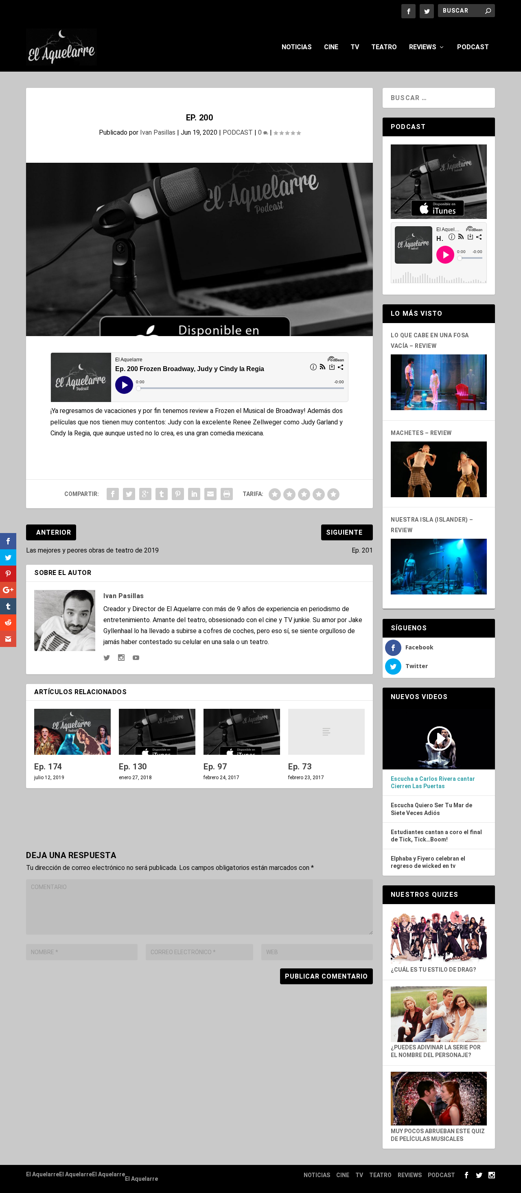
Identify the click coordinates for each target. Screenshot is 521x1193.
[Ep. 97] (242, 732)
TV (354, 47)
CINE (331, 47)
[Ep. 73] (326, 732)
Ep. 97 (215, 766)
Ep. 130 (133, 766)
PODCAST (473, 47)
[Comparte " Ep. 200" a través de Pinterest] (178, 494)
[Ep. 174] (72, 732)
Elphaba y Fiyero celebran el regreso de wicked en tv (428, 862)
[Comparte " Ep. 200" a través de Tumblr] (161, 494)
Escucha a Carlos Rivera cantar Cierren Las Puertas (433, 782)
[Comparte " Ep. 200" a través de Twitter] (129, 494)
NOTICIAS (297, 47)
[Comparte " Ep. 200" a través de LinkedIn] (194, 494)
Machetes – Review (421, 433)
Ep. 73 (299, 766)
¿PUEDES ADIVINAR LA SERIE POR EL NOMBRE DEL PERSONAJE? (436, 1051)
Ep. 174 (48, 766)
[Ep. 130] (157, 732)
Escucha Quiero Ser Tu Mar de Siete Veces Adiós (431, 809)
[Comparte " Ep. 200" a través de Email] (210, 494)
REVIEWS (422, 47)
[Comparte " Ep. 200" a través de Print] (227, 494)
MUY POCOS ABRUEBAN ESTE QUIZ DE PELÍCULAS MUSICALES (438, 1135)
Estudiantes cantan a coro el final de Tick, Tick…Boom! (436, 836)
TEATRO (384, 47)
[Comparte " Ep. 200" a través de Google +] (145, 494)
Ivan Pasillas (157, 132)
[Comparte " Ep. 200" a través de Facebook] (113, 494)
